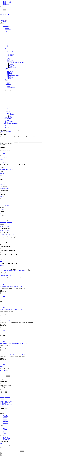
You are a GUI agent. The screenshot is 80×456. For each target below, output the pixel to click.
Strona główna (3, 410)
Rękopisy (4, 420)
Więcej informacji (17, 450)
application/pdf (3, 200)
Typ (5, 79)
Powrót (2, 23)
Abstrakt (8, 58)
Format (7, 80)
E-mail (1, 142)
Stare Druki (7, 28)
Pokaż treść (5, 157)
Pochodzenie (8, 111)
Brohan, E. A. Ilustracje (4, 188)
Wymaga (8, 101)
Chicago (1, 379)
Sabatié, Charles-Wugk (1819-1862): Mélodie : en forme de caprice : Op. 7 (13, 270)
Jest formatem (9, 96)
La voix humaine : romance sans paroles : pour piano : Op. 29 (11, 286)
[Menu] (0, 6)
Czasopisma (7, 30)
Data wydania (9, 74)
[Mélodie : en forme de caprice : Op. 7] (7, 155)
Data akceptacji (9, 73)
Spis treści (8, 59)
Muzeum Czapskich (10, 37)
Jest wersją (9, 94)
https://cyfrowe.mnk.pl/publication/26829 (7, 256)
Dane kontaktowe (6, 439)
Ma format (9, 95)
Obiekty (6, 125)
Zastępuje (8, 99)
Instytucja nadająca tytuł (13, 67)
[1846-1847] (2, 173)
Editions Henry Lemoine (4, 196)
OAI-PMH (2, 265)
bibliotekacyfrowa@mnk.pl (5, 397)
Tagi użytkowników (10, 51)
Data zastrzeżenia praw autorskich (13, 75)
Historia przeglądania (7, 123)
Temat (7, 49)
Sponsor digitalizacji (10, 61)
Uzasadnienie (16, 142)
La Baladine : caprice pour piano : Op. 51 (7, 332)
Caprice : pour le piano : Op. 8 (5, 275)
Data (7, 69)
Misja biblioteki (7, 120)
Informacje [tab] (4, 162)
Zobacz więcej (5, 423)
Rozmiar (8, 82)
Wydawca (6, 68)
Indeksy (4, 41)
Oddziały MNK (5, 421)
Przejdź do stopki (6, 4)
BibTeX (4, 153)
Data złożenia (9, 72)
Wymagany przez (10, 102)
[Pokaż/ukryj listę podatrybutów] (5, 80)
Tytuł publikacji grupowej (11, 46)
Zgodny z (8, 103)
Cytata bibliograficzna (11, 87)
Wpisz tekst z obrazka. (9, 143)
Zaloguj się (4, 12)
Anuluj (2, 144)
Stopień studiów (12, 65)
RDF (1, 261)
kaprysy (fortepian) (18, 234)
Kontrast (5, 20)
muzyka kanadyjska (3, 234)
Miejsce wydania (10, 60)
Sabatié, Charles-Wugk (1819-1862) (6, 169)
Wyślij (5, 144)
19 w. (22, 234)
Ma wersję (9, 93)
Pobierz (1, 159)
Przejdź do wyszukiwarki (7, 2)
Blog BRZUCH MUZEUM (5, 402)
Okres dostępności (10, 77)
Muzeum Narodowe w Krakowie (6, 217)
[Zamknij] (0, 132)
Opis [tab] (3, 161)
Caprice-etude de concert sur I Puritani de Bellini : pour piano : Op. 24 (12, 354)
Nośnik (8, 83)
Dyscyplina (11, 66)
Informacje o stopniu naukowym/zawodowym (16, 62)
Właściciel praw (9, 108)
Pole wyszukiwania (3, 130)
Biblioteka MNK (10, 36)
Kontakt (8, 110)
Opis (7, 56)
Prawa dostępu (9, 106)
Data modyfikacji (10, 76)
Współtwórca (7, 48)
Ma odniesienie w (10, 98)
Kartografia (5, 419)
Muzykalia (6, 31)
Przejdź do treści (5, 3)
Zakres (7, 52)
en (3, 17)
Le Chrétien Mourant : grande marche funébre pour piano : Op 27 (11, 309)
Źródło (6, 88)
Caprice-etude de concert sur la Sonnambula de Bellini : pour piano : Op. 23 (13, 343)
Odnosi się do (9, 97)
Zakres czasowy (10, 55)
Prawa (7, 104)
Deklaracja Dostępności (9, 121)
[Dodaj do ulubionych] (0, 292)
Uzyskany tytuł (11, 64)
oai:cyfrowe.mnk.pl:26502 (5, 205)
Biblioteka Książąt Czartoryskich (12, 35)
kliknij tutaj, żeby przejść (4, 226)
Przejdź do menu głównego (7, 1)
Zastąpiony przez (10, 100)
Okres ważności (9, 78)
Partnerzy (7, 38)
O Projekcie (5, 118)
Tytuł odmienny (9, 45)
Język (6, 89)
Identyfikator (8, 84)
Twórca (6, 47)
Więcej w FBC (3, 370)
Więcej (1, 366)
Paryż (1, 192)
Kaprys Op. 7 (2, 184)
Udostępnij (6, 11)
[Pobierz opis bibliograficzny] (0, 293)
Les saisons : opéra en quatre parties (6, 320)
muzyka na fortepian (11, 234)
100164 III (2, 209)
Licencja (8, 107)
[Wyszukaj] (18, 130)
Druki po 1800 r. (8, 29)
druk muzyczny (3, 177)
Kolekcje (4, 26)
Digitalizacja (9, 113)
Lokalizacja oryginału (12, 114)
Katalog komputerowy (9, 117)
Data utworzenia (10, 71)
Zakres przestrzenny (10, 54)
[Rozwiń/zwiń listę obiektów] (9, 26)
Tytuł (7, 43)
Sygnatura (8, 86)
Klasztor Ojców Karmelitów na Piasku (13, 40)
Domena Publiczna (3, 213)
